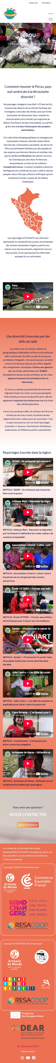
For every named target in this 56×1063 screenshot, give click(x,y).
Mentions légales (28, 1051)
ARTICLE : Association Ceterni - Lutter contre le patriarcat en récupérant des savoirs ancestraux (27, 577)
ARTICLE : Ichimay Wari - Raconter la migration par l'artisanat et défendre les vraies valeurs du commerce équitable (28, 533)
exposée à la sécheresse (26, 400)
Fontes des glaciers (43, 367)
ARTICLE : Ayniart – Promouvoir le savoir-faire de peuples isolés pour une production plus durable (27, 661)
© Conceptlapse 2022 (28, 1046)
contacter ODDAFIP (28, 825)
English (33, 3)
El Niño (43, 370)
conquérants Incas (13, 166)
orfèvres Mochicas (22, 155)
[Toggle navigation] (50, 13)
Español (46, 3)
